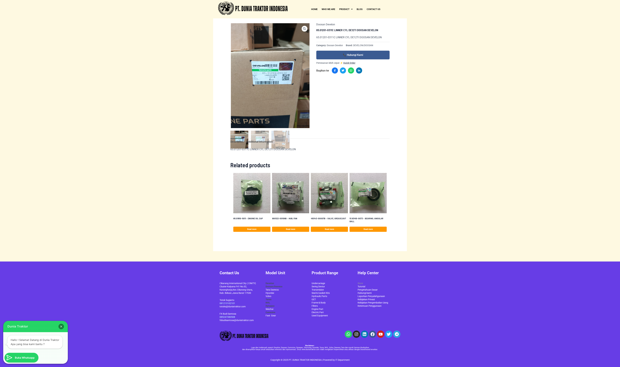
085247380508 (227, 317)
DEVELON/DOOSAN (363, 45)
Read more (251, 229)
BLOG (360, 9)
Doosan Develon (325, 24)
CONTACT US (373, 9)
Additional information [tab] (260, 141)
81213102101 (228, 303)
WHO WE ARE (328, 9)
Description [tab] (236, 141)
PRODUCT (344, 9)
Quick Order (349, 63)
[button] (304, 29)
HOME (314, 9)
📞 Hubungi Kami (353, 54)
